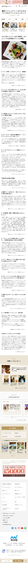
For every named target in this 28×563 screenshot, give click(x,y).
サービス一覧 (9, 543)
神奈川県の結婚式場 (20, 460)
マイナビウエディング (6, 460)
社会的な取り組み (21, 543)
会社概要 (4, 543)
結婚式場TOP (13, 460)
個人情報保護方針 (9, 545)
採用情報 (20, 545)
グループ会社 (15, 545)
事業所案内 (15, 543)
